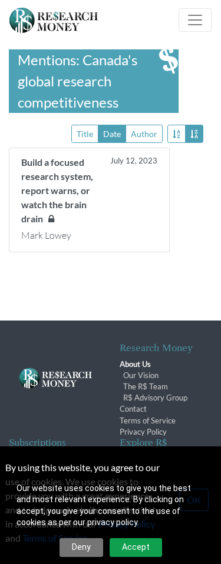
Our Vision (141, 375)
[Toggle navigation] (195, 20)
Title (85, 134)
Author (144, 134)
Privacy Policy (143, 431)
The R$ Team (145, 386)
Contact (133, 408)
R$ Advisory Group (155, 397)
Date (112, 134)
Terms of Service (148, 420)
